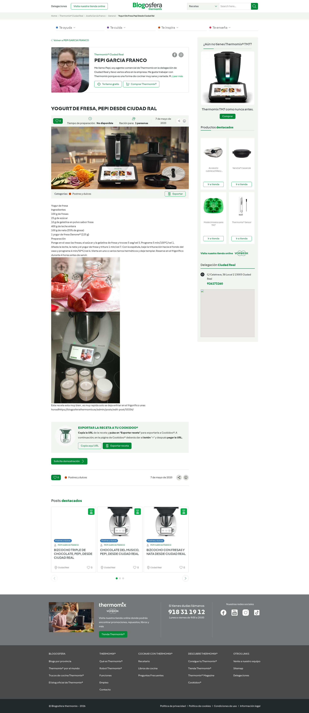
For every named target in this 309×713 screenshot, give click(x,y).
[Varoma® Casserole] (241, 151)
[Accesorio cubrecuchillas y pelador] (213, 151)
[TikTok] (256, 612)
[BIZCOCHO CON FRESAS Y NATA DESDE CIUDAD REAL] (166, 525)
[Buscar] (254, 6)
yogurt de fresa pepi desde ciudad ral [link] (136, 16)
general (112, 16)
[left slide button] (54, 578)
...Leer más (177, 76)
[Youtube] (234, 612)
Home (54, 16)
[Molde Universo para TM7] (213, 206)
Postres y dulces (62, 540)
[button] (203, 6)
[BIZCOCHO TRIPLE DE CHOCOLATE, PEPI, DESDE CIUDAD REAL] (73, 525)
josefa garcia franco (96, 16)
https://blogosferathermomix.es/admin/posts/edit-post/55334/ (96, 409)
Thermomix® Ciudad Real (71, 16)
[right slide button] (185, 578)
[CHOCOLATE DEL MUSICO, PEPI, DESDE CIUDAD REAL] (120, 525)
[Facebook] (223, 612)
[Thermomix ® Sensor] (241, 206)
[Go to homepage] (147, 6)
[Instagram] (245, 612)
